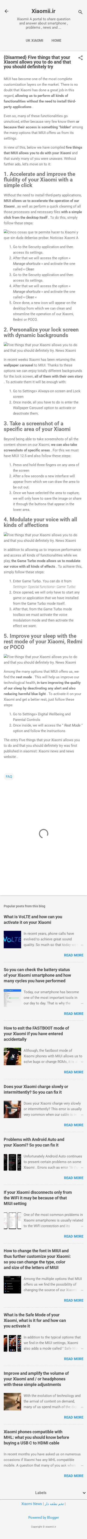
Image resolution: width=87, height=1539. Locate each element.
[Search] (80, 13)
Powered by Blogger (43, 1517)
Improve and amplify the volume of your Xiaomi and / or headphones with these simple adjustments (36, 1379)
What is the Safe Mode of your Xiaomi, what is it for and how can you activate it (35, 1320)
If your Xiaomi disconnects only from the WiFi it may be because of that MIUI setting (38, 1198)
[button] (80, 58)
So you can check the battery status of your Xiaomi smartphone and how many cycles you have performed (37, 975)
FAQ (9, 777)
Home (56, 40)
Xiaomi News (31, 1504)
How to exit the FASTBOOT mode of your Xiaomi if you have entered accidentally (36, 1034)
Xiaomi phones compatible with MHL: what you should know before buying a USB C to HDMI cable (36, 1437)
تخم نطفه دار (54, 1504)
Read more (73, 955)
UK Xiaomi (34, 40)
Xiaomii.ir (43, 11)
